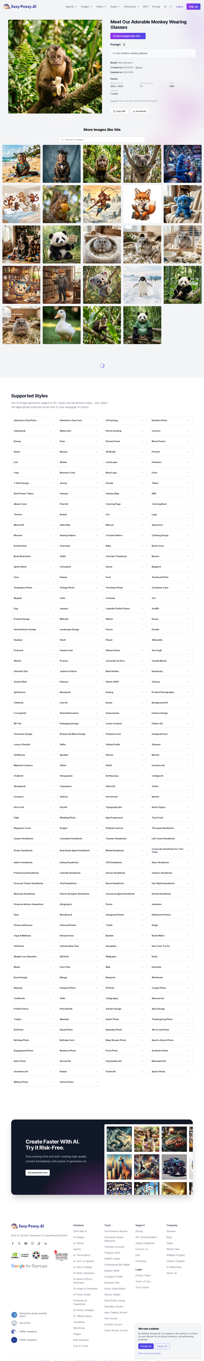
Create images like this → (128, 35)
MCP (146, 6)
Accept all (146, 1346)
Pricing (156, 6)
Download (141, 111)
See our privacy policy (149, 1353)
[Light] (170, 6)
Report (139, 67)
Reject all (162, 1346)
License (113, 101)
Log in (179, 6)
